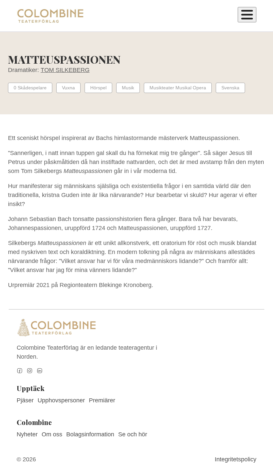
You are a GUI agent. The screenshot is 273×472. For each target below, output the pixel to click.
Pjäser (25, 400)
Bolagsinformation (90, 434)
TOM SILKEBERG (65, 70)
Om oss (52, 434)
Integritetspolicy (235, 459)
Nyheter (27, 434)
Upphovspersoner (61, 400)
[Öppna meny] (247, 14)
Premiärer (102, 400)
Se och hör (132, 434)
